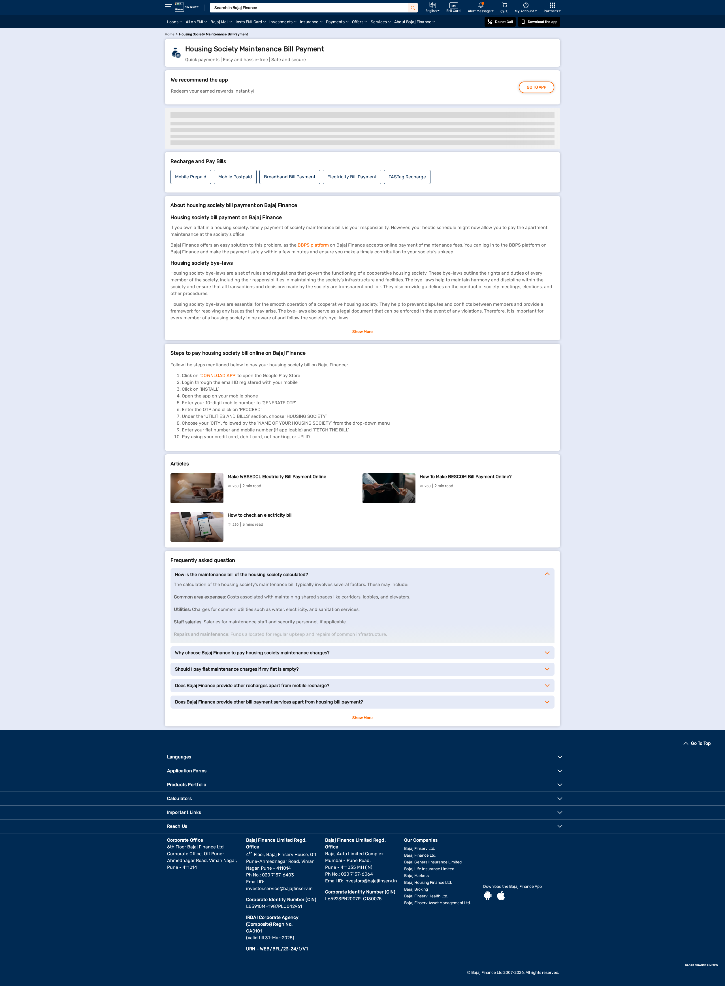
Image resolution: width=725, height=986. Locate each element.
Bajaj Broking (416, 889)
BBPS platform (313, 245)
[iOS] (501, 896)
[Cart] (504, 5)
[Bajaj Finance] (187, 7)
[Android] (487, 896)
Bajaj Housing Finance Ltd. (428, 882)
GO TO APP (536, 87)
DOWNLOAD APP (218, 375)
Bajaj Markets (416, 875)
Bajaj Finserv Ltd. (419, 848)
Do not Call (504, 22)
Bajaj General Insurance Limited (433, 862)
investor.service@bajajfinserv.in (279, 888)
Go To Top (701, 743)
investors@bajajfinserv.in (370, 881)
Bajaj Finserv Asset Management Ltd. (437, 903)
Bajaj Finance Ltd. (420, 855)
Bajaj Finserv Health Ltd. (426, 896)
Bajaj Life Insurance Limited (429, 869)
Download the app (542, 22)
